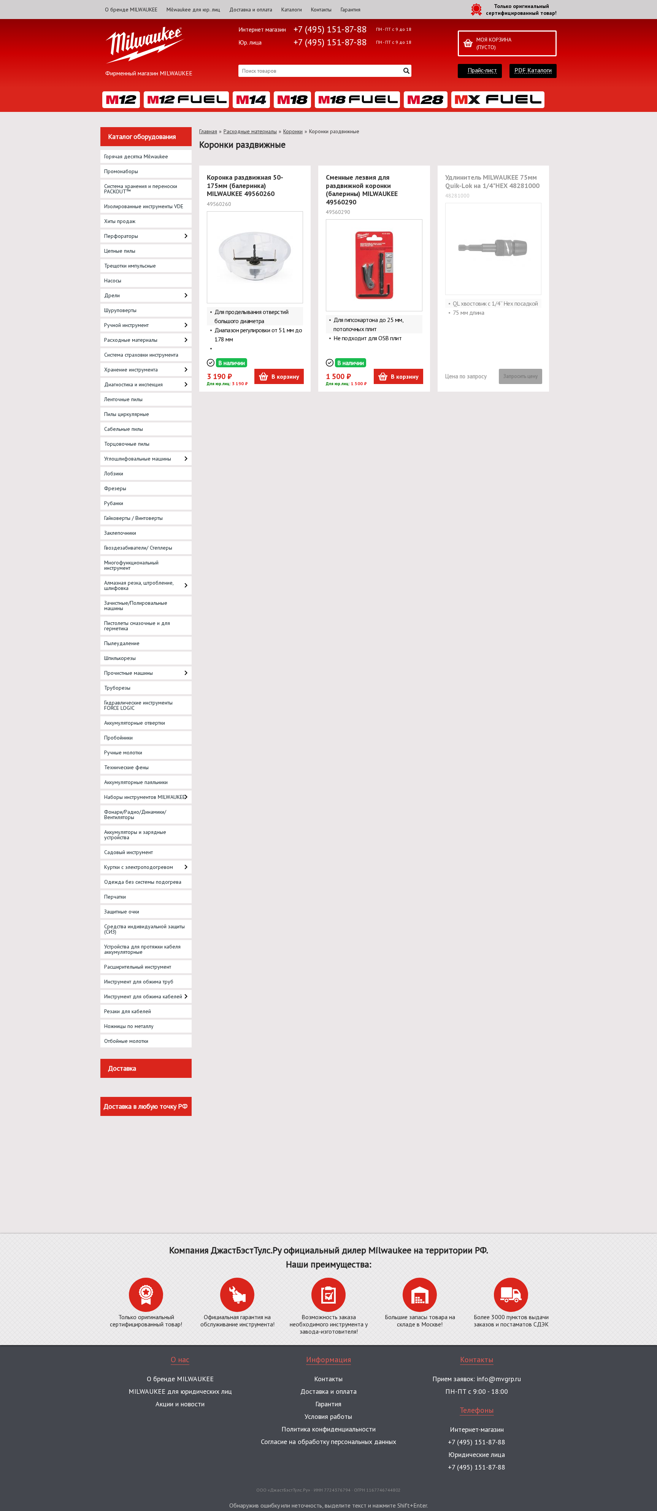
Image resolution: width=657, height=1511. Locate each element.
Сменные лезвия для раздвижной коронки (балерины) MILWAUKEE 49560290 (362, 189)
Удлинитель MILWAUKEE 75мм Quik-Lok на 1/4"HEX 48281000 (492, 181)
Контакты (321, 9)
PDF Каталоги (533, 70)
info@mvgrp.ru (499, 1378)
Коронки (293, 131)
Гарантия (350, 9)
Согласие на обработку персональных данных (328, 1441)
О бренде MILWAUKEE (131, 9)
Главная (208, 131)
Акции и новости (180, 1403)
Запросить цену (520, 376)
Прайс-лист (482, 70)
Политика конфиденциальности (328, 1429)
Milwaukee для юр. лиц (193, 9)
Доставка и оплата (250, 9)
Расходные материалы (250, 131)
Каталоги (291, 9)
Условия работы (328, 1416)
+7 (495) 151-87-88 (330, 29)
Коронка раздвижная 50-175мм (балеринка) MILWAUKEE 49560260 (245, 185)
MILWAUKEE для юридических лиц (180, 1391)
